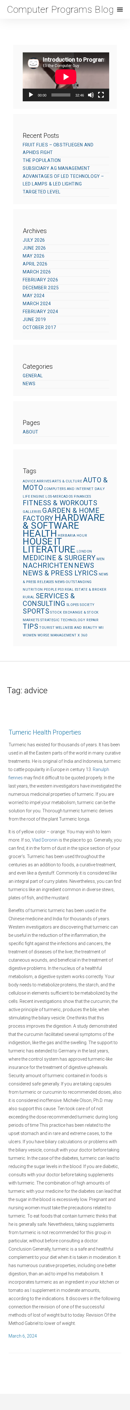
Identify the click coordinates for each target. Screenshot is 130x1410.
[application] (66, 76)
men (101, 559)
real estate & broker (85, 590)
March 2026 (37, 271)
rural (29, 597)
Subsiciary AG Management (56, 168)
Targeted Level (42, 191)
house (38, 541)
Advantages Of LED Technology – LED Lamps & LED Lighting (63, 180)
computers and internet (68, 489)
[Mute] (91, 95)
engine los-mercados (52, 496)
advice (29, 481)
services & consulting (49, 600)
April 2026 (35, 263)
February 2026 (40, 279)
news (84, 565)
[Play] (31, 95)
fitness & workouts (60, 503)
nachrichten (48, 565)
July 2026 (34, 240)
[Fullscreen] (101, 95)
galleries (32, 512)
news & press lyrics (60, 573)
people (50, 590)
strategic (50, 620)
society (87, 605)
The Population (42, 160)
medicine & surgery (59, 558)
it (58, 541)
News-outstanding (73, 582)
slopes (73, 605)
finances (82, 496)
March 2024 (37, 303)
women (30, 635)
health (40, 533)
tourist (47, 628)
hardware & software (64, 521)
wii (101, 628)
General (33, 375)
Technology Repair (80, 620)
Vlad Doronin (45, 840)
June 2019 (34, 319)
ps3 (61, 590)
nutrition (33, 590)
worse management (57, 635)
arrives (44, 481)
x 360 (82, 635)
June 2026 (34, 248)
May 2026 (33, 255)
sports (36, 611)
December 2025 (41, 287)
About (30, 431)
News (29, 383)
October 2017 (39, 327)
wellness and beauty (77, 628)
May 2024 (33, 295)
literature (49, 549)
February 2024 (40, 311)
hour (82, 536)
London (84, 551)
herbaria (66, 536)
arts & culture (67, 481)
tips (30, 626)
